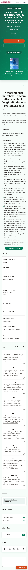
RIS (17, 346)
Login (24, 2)
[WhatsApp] (9, 549)
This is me (12, 290)
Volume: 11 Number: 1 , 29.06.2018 (10, 501)
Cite (13, 45)
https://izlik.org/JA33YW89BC (11, 338)
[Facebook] (4, 549)
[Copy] (24, 363)
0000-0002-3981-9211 (8, 292)
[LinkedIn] (18, 549)
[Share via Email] (23, 549)
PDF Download (13, 41)
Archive (4, 493)
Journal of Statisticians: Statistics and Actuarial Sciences (14, 74)
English (18, 2)
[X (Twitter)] (14, 549)
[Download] (23, 535)
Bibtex (24, 346)
